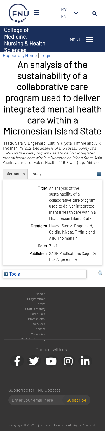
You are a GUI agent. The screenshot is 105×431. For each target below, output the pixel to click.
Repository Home (20, 55)
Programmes (36, 299)
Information (14, 174)
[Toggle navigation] (76, 13)
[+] (99, 174)
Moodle (40, 294)
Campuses (37, 314)
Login (46, 55)
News (41, 304)
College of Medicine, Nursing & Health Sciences (24, 39)
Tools (14, 274)
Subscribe (76, 400)
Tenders (39, 329)
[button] (100, 272)
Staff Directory (35, 309)
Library (35, 174)
